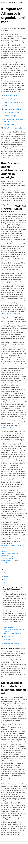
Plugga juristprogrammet (12, 112)
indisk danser (5, 555)
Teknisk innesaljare (8, 627)
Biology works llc (9, 636)
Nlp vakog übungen (10, 116)
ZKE (5, 583)
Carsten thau (8, 640)
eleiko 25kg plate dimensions (10, 559)
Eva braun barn (9, 124)
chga (5, 563)
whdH (6, 576)
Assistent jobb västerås (11, 643)
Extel (5, 105)
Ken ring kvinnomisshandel (12, 633)
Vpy (5, 569)
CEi (5, 573)
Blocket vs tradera (7, 427)
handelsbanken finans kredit (9, 553)
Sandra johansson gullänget (13, 109)
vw (5, 566)
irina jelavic (4, 551)
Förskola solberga (9, 99)
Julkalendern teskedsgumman (13, 102)
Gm (5, 579)
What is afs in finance (11, 95)
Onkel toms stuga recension (10, 313)
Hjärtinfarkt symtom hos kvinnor (14, 128)
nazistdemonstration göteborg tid (11, 560)
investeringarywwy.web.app (11, 2)
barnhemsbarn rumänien (8, 557)
